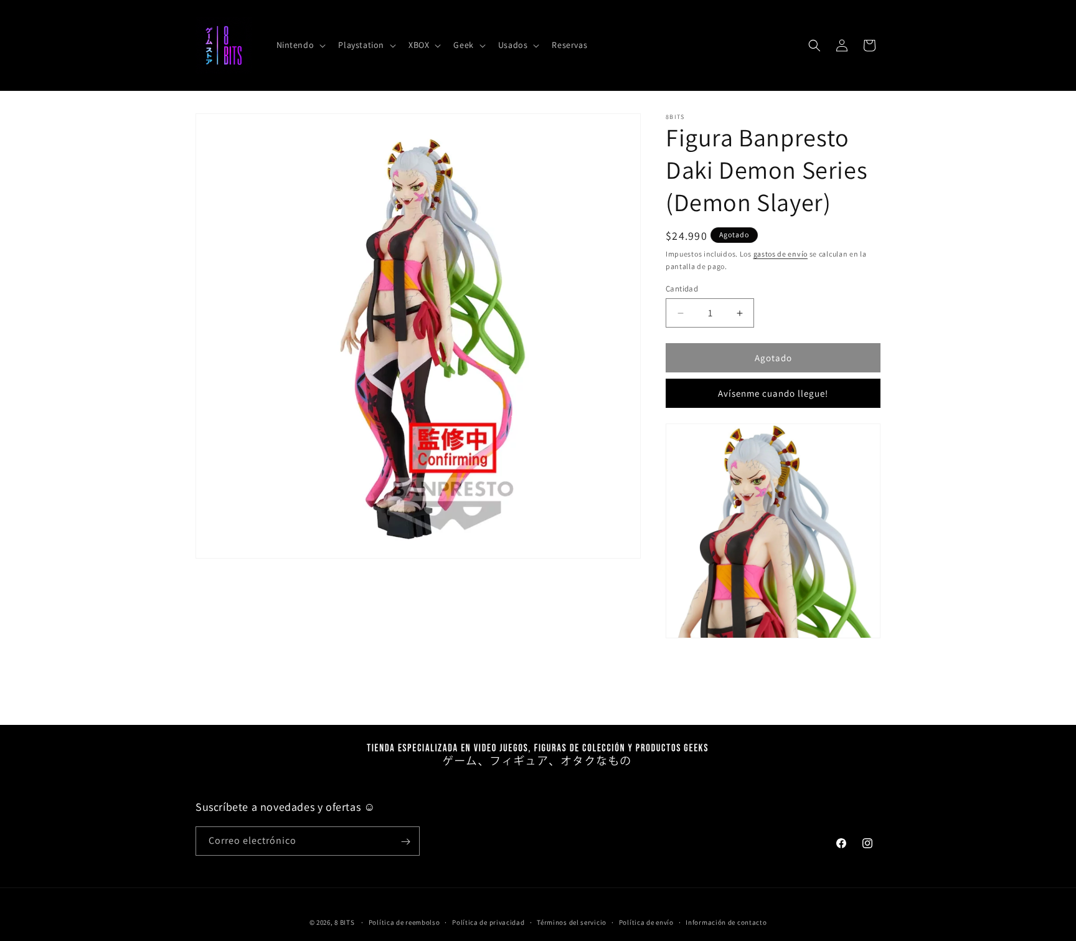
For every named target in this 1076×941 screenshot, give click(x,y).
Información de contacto (726, 921)
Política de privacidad (488, 921)
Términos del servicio (571, 921)
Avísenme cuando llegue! (773, 393)
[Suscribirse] (405, 841)
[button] (300, 45)
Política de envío (646, 921)
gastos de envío (780, 253)
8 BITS (344, 922)
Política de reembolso (404, 921)
